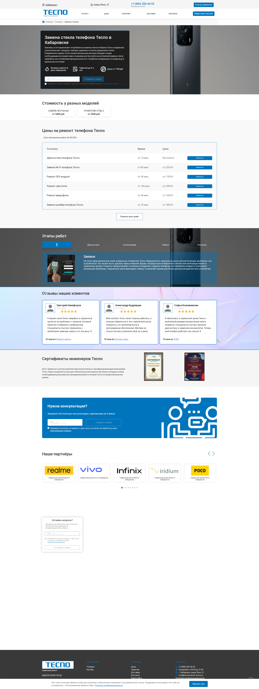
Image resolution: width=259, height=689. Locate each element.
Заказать (200, 158)
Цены (106, 14)
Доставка (151, 14)
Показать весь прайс (129, 216)
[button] (209, 454)
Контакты (173, 14)
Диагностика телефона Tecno (63, 157)
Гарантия (126, 14)
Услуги (84, 14)
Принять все (198, 684)
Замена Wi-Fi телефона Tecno (63, 167)
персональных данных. (110, 84)
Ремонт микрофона (57, 195)
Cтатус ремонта (203, 5)
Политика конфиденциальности (109, 685)
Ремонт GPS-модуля (58, 176)
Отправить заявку (93, 79)
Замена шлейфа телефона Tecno (65, 204)
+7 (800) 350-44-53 (142, 3)
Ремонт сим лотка (57, 186)
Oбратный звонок (203, 14)
